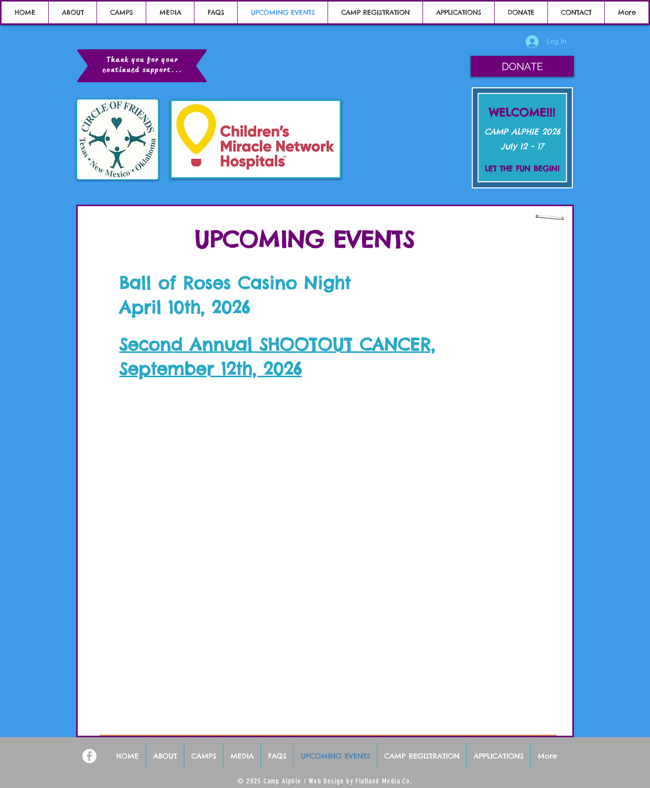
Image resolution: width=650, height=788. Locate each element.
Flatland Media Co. (383, 781)
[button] (522, 66)
